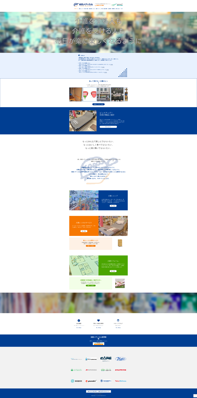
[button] (71, 94)
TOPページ (76, 8)
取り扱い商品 (86, 8)
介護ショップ (81, 8)
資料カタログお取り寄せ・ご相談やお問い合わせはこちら (98, 391)
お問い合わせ (117, 8)
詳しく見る (113, 205)
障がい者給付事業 (104, 8)
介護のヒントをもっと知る (98, 104)
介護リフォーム (98, 8)
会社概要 (109, 8)
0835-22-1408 (100, 5)
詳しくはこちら (108, 126)
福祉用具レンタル (92, 8)
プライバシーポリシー (98, 393)
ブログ (122, 8)
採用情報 (113, 8)
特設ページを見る (91, 245)
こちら (111, 64)
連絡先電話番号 (90, 60)
